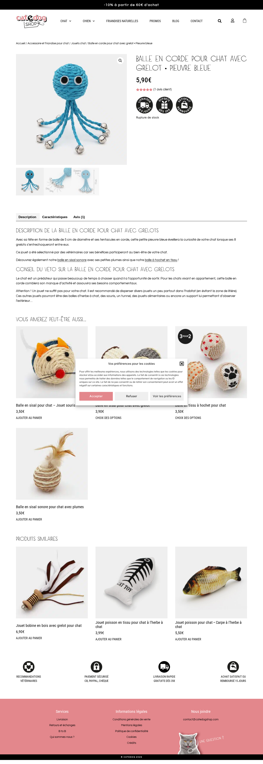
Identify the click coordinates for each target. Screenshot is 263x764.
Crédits (131, 742)
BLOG (175, 21)
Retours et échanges (62, 725)
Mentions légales (131, 725)
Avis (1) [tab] (79, 217)
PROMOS (155, 21)
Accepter (96, 396)
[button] (182, 364)
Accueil (20, 43)
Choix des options (108, 418)
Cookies (131, 737)
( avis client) (162, 89)
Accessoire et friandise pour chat (48, 43)
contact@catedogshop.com (201, 719)
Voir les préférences (167, 396)
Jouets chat (78, 43)
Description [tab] (27, 217)
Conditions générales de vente (131, 719)
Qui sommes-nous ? (62, 737)
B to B (62, 731)
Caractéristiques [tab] (54, 217)
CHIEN (87, 21)
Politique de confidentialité (131, 731)
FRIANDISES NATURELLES (122, 21)
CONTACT (197, 21)
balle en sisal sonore (71, 260)
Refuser (131, 396)
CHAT (63, 21)
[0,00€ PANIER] (244, 20)
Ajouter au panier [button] (29, 418)
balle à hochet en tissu (161, 260)
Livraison (62, 719)
